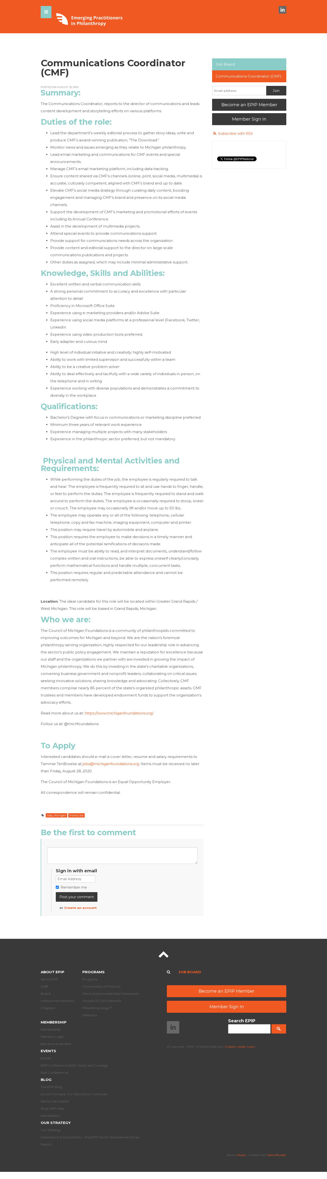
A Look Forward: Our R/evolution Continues (74, 1094)
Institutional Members (57, 1001)
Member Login (52, 1037)
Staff (44, 986)
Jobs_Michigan (56, 815)
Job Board (225, 64)
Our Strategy (56, 1122)
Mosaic (241, 1155)
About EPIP (52, 972)
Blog (46, 1079)
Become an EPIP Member (249, 104)
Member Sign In (249, 119)
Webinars (89, 1015)
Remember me (74, 887)
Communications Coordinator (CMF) (249, 76)
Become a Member (56, 1044)
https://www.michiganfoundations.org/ (119, 713)
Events (48, 1051)
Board (46, 993)
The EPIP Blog (51, 1087)
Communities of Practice (101, 986)
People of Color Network (101, 1001)
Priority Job (76, 815)
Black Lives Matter (55, 1101)
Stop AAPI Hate (53, 1108)
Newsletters (50, 1116)
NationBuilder (276, 1155)
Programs (93, 972)
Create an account (80, 908)
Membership (54, 1022)
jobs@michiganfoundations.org (111, 764)
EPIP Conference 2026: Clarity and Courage (74, 1065)
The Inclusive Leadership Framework (110, 993)
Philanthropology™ (97, 1008)
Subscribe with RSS (235, 133)
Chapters (48, 1008)
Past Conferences (54, 1072)
